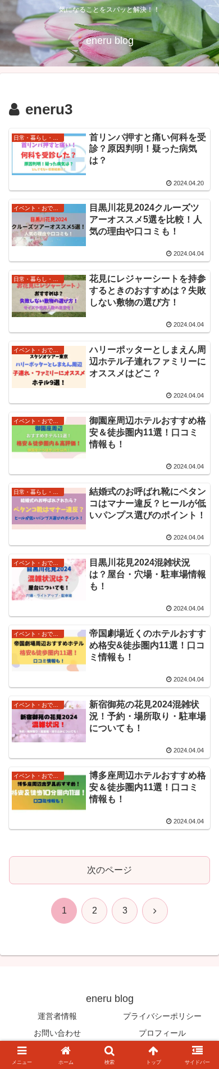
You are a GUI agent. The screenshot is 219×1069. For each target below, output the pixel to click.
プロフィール (162, 1032)
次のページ (109, 870)
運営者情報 (57, 1016)
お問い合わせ (57, 1032)
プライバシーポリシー (162, 1016)
